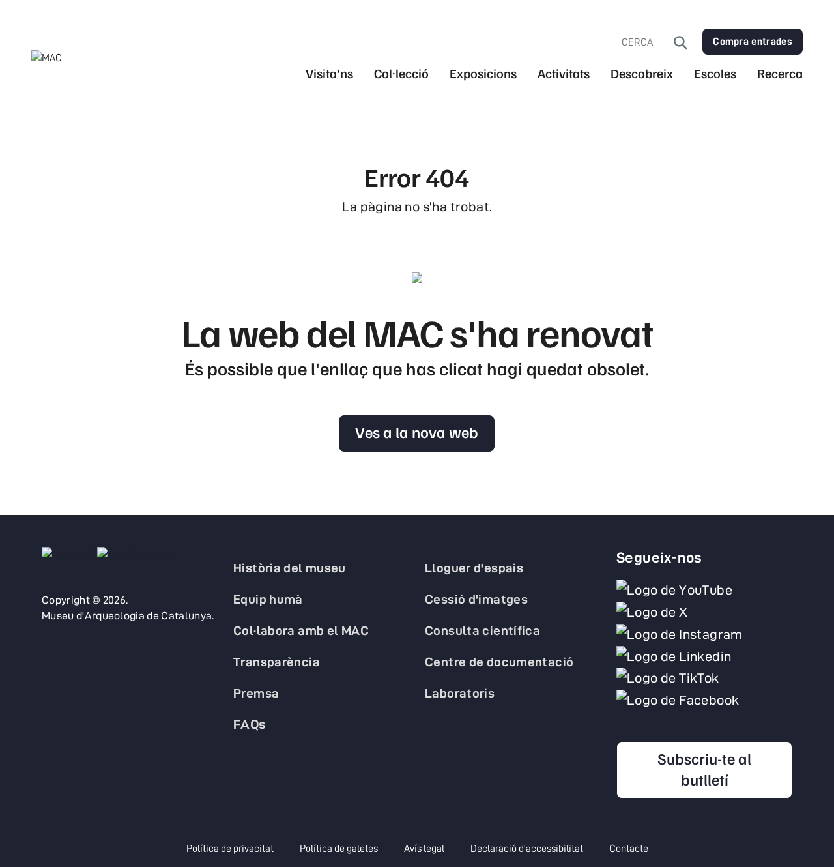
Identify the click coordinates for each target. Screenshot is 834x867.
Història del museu (289, 567)
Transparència (276, 661)
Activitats (564, 73)
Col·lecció (401, 73)
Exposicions (483, 73)
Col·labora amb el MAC (301, 630)
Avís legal (424, 849)
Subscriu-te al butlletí (704, 768)
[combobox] (648, 42)
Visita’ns (329, 73)
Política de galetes (339, 849)
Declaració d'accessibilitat (526, 849)
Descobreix (642, 73)
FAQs (249, 724)
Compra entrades (752, 42)
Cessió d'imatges (476, 599)
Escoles (715, 73)
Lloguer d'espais (474, 567)
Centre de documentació (499, 661)
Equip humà (268, 599)
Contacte (628, 849)
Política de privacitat (230, 849)
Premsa (256, 692)
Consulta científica (482, 630)
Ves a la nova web (416, 431)
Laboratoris (460, 692)
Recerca (780, 73)
